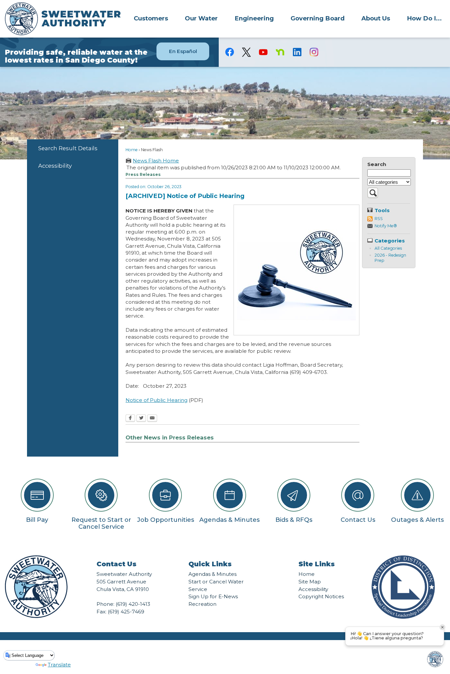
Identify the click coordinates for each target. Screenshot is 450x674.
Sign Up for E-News (213, 596)
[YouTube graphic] (263, 52)
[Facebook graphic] (229, 52)
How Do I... (424, 18)
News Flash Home (156, 160)
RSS (379, 218)
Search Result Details (68, 148)
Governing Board (318, 18)
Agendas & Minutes (212, 574)
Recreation (202, 604)
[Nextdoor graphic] (280, 52)
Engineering (254, 18)
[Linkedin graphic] (297, 52)
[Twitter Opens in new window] (141, 418)
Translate (59, 664)
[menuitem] (151, 18)
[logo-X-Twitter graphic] (246, 52)
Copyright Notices (321, 596)
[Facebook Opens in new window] (130, 418)
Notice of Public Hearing (156, 400)
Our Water (201, 18)
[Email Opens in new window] (152, 418)
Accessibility (55, 165)
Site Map (309, 581)
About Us (375, 18)
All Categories (388, 248)
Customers (151, 18)
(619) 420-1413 (133, 604)
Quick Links (210, 564)
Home (132, 149)
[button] (372, 196)
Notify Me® (386, 225)
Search (376, 164)
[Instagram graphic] (313, 52)
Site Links (316, 564)
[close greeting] (442, 627)
